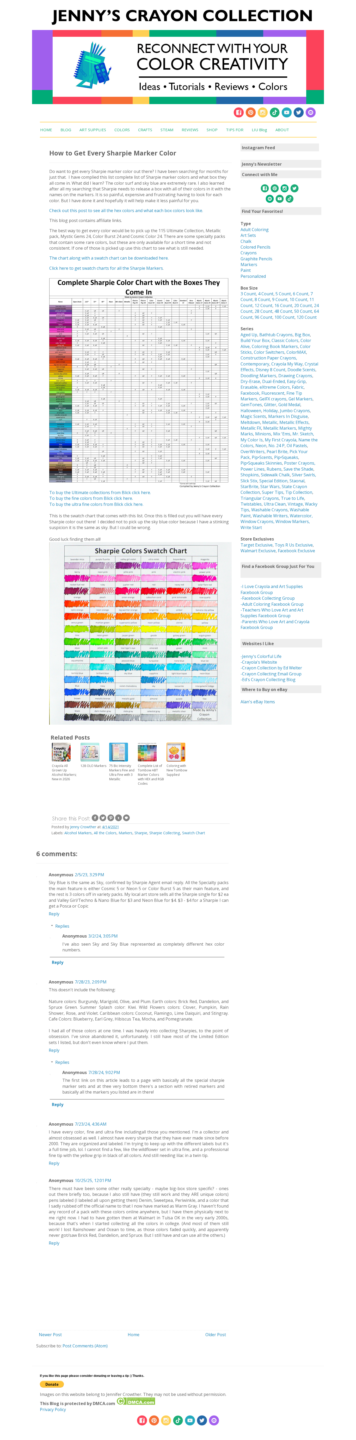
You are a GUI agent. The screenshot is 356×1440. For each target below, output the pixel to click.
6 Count (300, 294)
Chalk (246, 241)
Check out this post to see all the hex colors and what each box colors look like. (126, 210)
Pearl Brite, (278, 451)
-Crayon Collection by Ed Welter (271, 668)
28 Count (263, 311)
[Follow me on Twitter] (298, 116)
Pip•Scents (262, 457)
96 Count (263, 317)
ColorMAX (296, 352)
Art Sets (248, 235)
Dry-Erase (250, 381)
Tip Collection (298, 492)
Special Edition (273, 481)
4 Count (265, 294)
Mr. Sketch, (303, 434)
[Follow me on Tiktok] (274, 116)
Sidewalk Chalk (275, 475)
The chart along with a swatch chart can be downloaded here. (109, 258)
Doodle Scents (301, 370)
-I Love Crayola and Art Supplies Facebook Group (272, 589)
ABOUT (282, 129)
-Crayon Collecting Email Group (271, 674)
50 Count (303, 311)
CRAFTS (145, 129)
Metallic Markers (279, 428)
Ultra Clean (275, 504)
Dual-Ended (273, 381)
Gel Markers (300, 399)
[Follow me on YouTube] (286, 116)
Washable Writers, (271, 516)
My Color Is (252, 440)
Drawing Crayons (295, 376)
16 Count (283, 305)
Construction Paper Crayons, (269, 358)
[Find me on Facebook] (238, 116)
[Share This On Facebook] (95, 820)
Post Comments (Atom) (85, 1346)
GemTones (251, 404)
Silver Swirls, (304, 475)
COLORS (122, 129)
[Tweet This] (103, 820)
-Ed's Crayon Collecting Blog (268, 679)
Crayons (249, 253)
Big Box (302, 335)
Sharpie (140, 832)
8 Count (262, 299)
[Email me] (310, 116)
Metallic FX (251, 428)
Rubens (274, 469)
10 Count (298, 299)
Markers (125, 832)
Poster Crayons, (299, 463)
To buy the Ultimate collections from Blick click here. (100, 492)
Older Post (215, 1334)
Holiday (270, 410)
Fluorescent (272, 393)
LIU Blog (259, 129)
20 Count (303, 305)
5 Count (283, 294)
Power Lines (253, 469)
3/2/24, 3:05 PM (103, 936)
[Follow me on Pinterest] (251, 116)
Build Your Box (255, 340)
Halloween (251, 410)
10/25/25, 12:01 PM (93, 1180)
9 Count (279, 299)
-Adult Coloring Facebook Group (272, 604)
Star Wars (270, 486)
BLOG (65, 129)
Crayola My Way (287, 364)
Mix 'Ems (281, 434)
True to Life (292, 498)
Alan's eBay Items (258, 702)
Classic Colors (285, 340)
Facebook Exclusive (296, 551)
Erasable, (250, 387)
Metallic (269, 422)
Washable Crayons (269, 510)
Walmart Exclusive (258, 551)
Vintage (295, 504)
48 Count (283, 311)
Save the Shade (298, 469)
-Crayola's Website (259, 662)
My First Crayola (280, 440)
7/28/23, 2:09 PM (91, 982)
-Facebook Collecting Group (268, 598)
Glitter (270, 404)
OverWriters (253, 451)
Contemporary (255, 364)
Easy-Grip (296, 381)
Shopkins (250, 475)
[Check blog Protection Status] (135, 1403)
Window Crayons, (257, 521)
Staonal (297, 481)
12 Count (263, 305)
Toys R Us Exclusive (294, 545)
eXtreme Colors (275, 387)
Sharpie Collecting (164, 832)
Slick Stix (249, 481)
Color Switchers (269, 352)
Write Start (251, 527)
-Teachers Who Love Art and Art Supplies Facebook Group (272, 613)
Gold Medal (289, 404)
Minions (263, 434)
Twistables (251, 504)
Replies (62, 926)
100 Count (284, 317)
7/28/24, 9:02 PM (104, 1072)
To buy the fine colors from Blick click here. (91, 498)
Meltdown (250, 422)
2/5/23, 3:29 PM (89, 875)
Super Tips (272, 492)
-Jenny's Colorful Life (261, 656)
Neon (260, 445)
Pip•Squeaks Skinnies (261, 463)
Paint (246, 270)
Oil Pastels (297, 445)
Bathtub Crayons (276, 335)
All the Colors (105, 832)
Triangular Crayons (260, 498)
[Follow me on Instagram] (262, 116)
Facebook (250, 393)
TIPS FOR (234, 129)
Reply (54, 914)
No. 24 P (276, 445)
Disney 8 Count (270, 370)
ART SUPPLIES (92, 129)
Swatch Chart (193, 832)
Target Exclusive (257, 545)
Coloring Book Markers (275, 346)
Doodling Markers (258, 376)
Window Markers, (292, 521)
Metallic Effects (294, 422)
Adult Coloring (255, 229)
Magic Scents (253, 416)
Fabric (298, 387)
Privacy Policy (53, 1409)
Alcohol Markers (78, 832)
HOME (46, 129)
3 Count (248, 294)
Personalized (253, 276)
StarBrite (249, 486)
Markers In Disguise (288, 416)
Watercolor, (301, 516)
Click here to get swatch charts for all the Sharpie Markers (106, 268)
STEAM (167, 129)
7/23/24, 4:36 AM (91, 1124)
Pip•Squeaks (286, 457)
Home (133, 1334)
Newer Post (50, 1334)
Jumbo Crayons (295, 410)
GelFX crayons (272, 399)
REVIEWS (190, 129)
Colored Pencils (256, 247)
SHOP (212, 129)
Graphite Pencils (256, 259)
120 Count (307, 317)
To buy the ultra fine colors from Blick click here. (96, 504)
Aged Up (249, 335)
